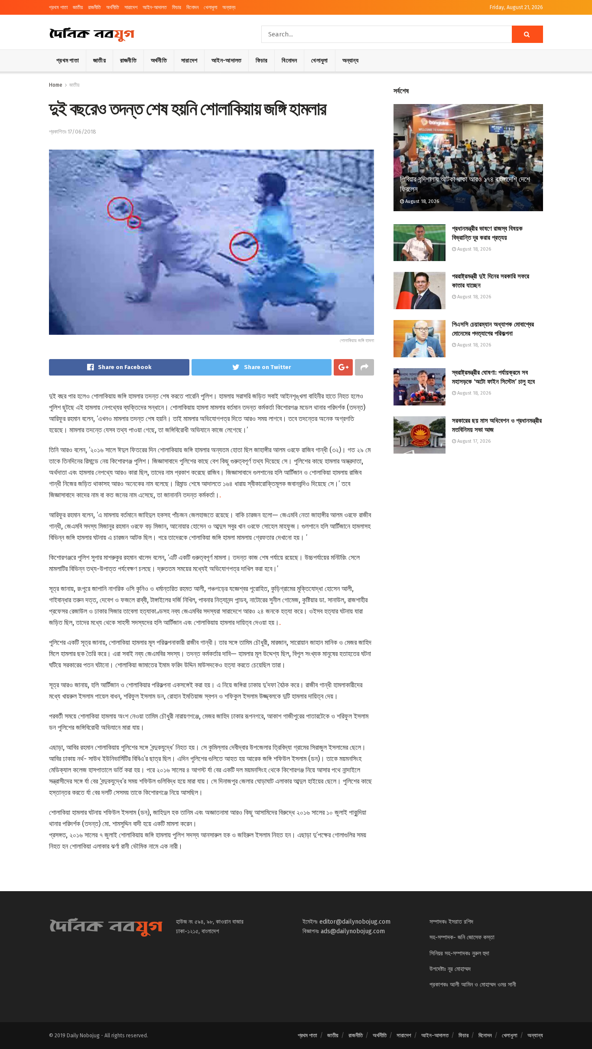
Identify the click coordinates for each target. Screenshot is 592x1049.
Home (55, 85)
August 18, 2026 (421, 201)
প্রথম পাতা (58, 7)
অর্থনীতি (112, 7)
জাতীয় (78, 7)
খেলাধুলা (210, 7)
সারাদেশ (130, 7)
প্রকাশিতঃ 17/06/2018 (72, 131)
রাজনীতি (94, 7)
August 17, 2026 (473, 441)
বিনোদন (192, 7)
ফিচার (176, 7)
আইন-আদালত (155, 7)
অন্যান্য (228, 7)
